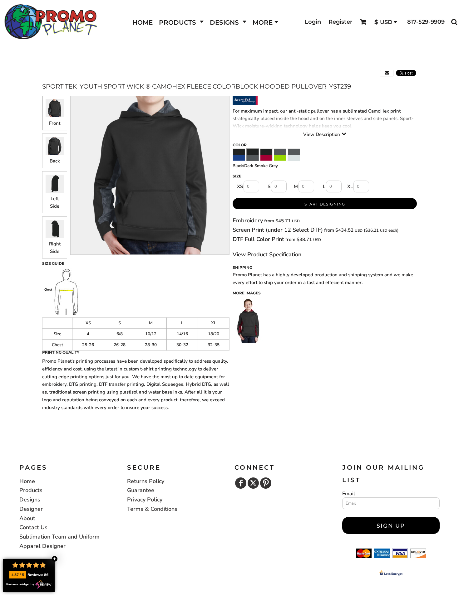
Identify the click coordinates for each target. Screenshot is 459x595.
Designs (29, 499)
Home (27, 481)
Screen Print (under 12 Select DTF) (278, 230)
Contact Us (33, 527)
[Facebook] (240, 483)
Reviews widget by (20, 584)
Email (348, 493)
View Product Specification (267, 254)
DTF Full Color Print (258, 239)
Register (340, 21)
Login (313, 21)
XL (350, 186)
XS (240, 186)
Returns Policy (145, 481)
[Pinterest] (265, 483)
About (27, 518)
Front (54, 123)
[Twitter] (253, 483)
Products (30, 490)
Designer (31, 509)
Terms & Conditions (152, 509)
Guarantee (140, 490)
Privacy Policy (144, 499)
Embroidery (248, 220)
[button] (181, 22)
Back (55, 161)
